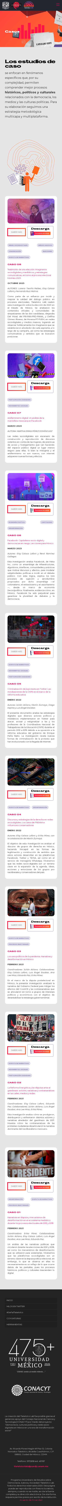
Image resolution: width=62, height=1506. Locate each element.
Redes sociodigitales (18, 245)
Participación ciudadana (20, 400)
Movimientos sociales (18, 406)
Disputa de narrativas (19, 257)
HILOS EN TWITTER (16, 1306)
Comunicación (15, 251)
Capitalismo (47, 522)
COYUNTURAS (14, 1318)
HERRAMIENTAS (14, 1324)
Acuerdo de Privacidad (31, 1500)
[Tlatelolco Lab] (28, 4)
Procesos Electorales (19, 944)
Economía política (17, 522)
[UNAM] (6, 5)
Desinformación (16, 528)
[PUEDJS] (17, 5)
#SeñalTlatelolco (15, 1312)
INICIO (10, 1300)
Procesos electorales (19, 1205)
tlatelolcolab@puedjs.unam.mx (31, 1466)
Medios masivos (45, 245)
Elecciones (47, 251)
